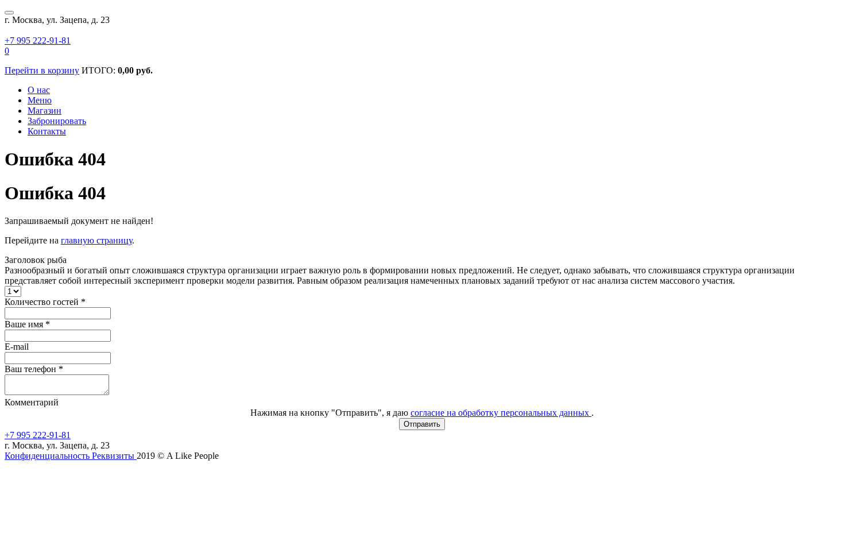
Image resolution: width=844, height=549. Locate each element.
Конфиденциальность (48, 456)
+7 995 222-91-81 (38, 40)
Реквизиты (114, 456)
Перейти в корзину (42, 70)
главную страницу (96, 240)
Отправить (422, 424)
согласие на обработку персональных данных (501, 412)
